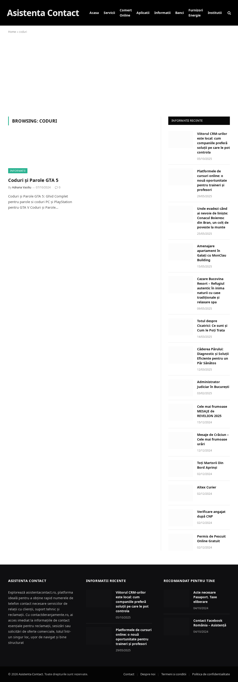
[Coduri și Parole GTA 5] (42, 154)
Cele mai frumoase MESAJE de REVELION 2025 (212, 411)
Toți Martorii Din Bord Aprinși (210, 465)
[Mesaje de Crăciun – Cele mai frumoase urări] (180, 440)
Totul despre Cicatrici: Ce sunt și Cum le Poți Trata (212, 325)
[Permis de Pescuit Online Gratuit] (180, 542)
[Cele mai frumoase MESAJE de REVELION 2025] (180, 412)
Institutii (215, 12)
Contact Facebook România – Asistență (209, 622)
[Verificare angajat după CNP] (180, 517)
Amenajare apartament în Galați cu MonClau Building (211, 253)
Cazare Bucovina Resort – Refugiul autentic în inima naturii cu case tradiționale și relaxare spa (210, 290)
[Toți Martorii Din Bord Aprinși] (180, 468)
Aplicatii (142, 12)
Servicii (109, 12)
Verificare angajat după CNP (211, 513)
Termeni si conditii (173, 674)
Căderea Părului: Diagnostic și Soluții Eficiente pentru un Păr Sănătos (213, 356)
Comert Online (126, 12)
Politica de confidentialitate (211, 674)
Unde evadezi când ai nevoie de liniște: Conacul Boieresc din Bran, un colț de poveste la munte (212, 217)
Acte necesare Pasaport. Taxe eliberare (205, 597)
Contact (128, 674)
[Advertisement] (119, 74)
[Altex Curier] (180, 493)
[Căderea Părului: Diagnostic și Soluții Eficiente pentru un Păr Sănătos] (180, 354)
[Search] (229, 13)
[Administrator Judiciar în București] (180, 387)
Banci (179, 12)
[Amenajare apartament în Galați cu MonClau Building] (180, 251)
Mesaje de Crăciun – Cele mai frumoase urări (213, 439)
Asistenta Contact (31, 674)
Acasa (94, 12)
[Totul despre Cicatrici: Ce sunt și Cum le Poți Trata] (180, 326)
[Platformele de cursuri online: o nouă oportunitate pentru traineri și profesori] (180, 176)
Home (12, 32)
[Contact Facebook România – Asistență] (176, 626)
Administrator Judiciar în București (213, 384)
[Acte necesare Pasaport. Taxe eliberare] (176, 598)
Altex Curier (206, 487)
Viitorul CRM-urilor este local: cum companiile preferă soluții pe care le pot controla (213, 142)
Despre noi (147, 674)
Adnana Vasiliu (21, 187)
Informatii (162, 12)
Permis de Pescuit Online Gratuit (211, 538)
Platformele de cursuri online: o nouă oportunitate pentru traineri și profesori (212, 180)
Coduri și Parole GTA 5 (33, 180)
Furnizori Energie (195, 12)
